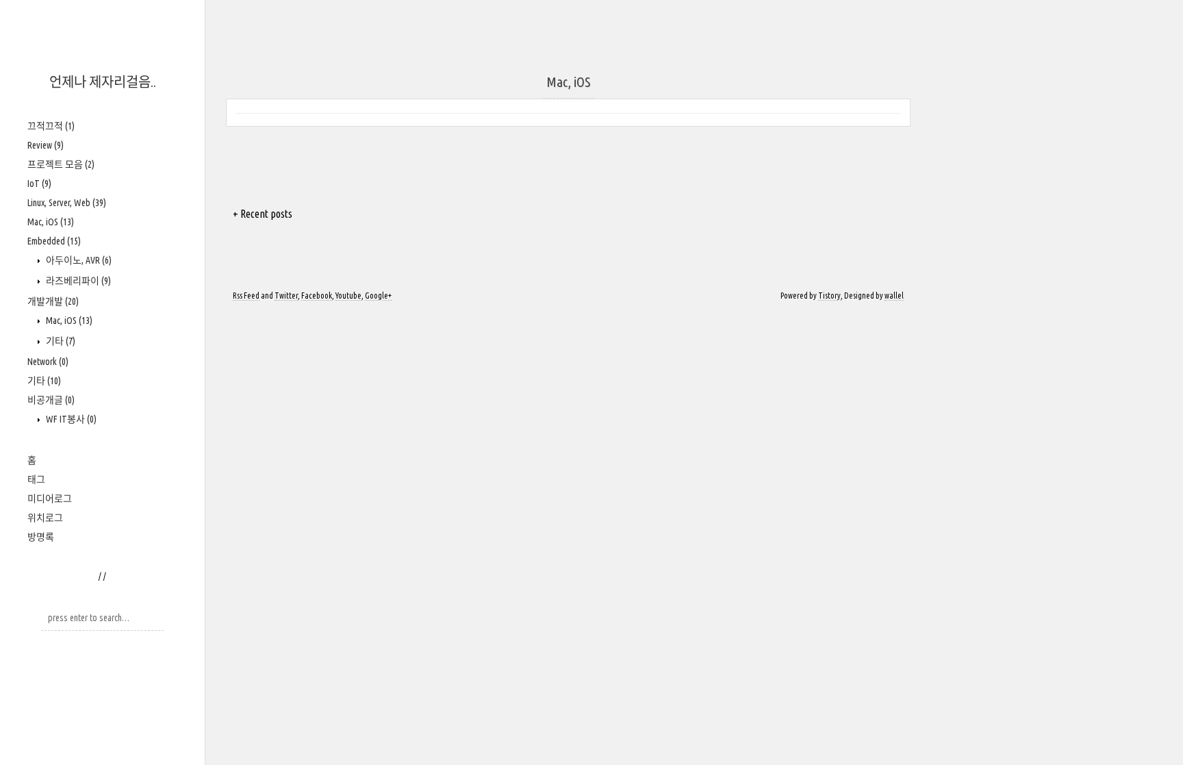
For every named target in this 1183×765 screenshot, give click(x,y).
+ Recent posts (262, 214)
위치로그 (45, 517)
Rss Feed (246, 295)
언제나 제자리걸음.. (102, 82)
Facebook (316, 295)
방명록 (40, 536)
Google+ (378, 295)
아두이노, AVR (78, 260)
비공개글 (51, 399)
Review (45, 145)
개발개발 (53, 301)
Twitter (286, 295)
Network (47, 361)
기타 (59, 341)
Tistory (829, 295)
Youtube (348, 295)
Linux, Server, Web (66, 202)
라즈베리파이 (77, 280)
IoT (39, 183)
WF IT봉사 (70, 419)
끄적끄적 (51, 126)
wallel (894, 295)
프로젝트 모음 (60, 164)
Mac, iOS (50, 221)
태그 (36, 479)
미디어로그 (49, 498)
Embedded (54, 241)
